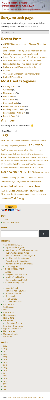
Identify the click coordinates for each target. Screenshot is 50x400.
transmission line (28, 186)
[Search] (44, 233)
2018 (5, 359)
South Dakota (11, 299)
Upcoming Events (10, 103)
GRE (27, 157)
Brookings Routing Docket (14, 109)
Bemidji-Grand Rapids (14, 277)
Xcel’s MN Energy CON (12, 77)
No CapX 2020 (28, 172)
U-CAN (6, 191)
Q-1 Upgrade (10, 296)
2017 (5, 362)
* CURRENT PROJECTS (12, 245)
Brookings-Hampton (8, 146)
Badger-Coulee (35, 140)
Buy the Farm (21, 146)
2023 (5, 349)
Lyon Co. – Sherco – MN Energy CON (20, 256)
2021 (5, 354)
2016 (5, 365)
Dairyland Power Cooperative (32, 154)
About (5, 220)
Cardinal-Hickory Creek (14, 283)
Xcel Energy (17, 198)
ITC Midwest (5, 164)
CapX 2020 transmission (17, 150)
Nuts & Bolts (8, 96)
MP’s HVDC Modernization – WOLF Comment (22, 61)
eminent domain (7, 157)
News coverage (9, 93)
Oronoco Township (8, 178)
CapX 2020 (35, 145)
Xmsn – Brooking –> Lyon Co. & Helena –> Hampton (25, 57)
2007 (5, 389)
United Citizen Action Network (23, 191)
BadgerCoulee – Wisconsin (14, 113)
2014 (5, 370)
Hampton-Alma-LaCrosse (13, 106)
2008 (5, 387)
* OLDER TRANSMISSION (14, 269)
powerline (24, 177)
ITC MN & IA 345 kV (13, 293)
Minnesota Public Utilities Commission (14, 168)
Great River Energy (35, 157)
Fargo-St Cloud (9, 116)
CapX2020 (5, 150)
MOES (35, 167)
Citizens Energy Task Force (11, 154)
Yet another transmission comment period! (20, 54)
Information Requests (14, 323)
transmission (8, 186)
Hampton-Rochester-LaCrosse (36, 161)
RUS (39, 182)
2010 (5, 381)
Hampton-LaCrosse (16, 161)
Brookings (43, 140)
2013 (5, 373)
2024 (5, 346)
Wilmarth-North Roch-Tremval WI (19, 264)
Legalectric (15, 164)
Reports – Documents (12, 329)
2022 (5, 351)
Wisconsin (7, 90)
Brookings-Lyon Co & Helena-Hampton (21, 250)
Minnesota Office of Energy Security (32, 164)
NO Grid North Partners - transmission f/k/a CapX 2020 (26, 397)
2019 (5, 357)
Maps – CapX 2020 (11, 222)
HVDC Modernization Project (17, 253)
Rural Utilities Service (29, 182)
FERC (24, 157)
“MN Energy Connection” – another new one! (21, 74)
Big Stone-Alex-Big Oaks (15, 247)
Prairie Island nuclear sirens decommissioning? (22, 64)
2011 (5, 378)
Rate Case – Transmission (13, 326)
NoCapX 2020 (10, 172)
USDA (24, 194)
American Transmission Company (14, 141)
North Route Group (42, 172)
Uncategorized (9, 86)
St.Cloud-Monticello (13, 302)
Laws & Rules (8, 100)
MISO (30, 168)
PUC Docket (8, 320)
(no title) (6, 70)
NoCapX (40, 167)
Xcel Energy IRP (11, 266)
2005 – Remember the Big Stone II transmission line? (24, 51)
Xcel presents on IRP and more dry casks (19, 67)
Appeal (8, 272)
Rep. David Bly (16, 182)
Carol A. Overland (34, 150)
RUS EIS (11, 285)
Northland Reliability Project (17, 258)
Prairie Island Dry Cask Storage (17, 261)
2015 (5, 368)
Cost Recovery (9, 307)
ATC (29, 140)
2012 (5, 376)
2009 (5, 384)
